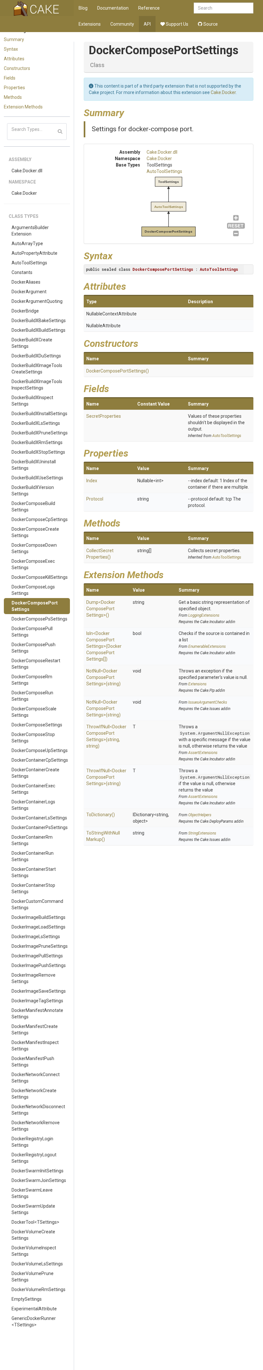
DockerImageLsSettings (36, 936)
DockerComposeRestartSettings (36, 664)
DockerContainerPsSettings (40, 827)
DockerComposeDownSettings (34, 548)
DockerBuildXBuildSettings (38, 330)
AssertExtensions (202, 752)
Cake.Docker (24, 193)
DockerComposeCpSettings (40, 519)
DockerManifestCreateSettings (35, 1029)
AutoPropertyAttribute (34, 253)
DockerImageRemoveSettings (33, 978)
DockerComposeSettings (37, 724)
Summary (14, 39)
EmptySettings (27, 1299)
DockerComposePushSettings (33, 648)
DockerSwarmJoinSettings (39, 1180)
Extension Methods (23, 106)
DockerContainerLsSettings (39, 817)
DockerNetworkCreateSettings (34, 1094)
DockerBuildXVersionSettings (33, 490)
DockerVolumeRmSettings (38, 1289)
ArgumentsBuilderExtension (30, 230)
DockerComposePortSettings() (117, 370)
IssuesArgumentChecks (207, 702)
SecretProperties (103, 416)
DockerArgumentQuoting (37, 301)
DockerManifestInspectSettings (35, 1045)
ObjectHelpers (199, 815)
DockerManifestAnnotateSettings (37, 1013)
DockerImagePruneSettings (40, 946)
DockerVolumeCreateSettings (33, 1235)
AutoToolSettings (29, 262)
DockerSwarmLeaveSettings (32, 1193)
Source (210, 24)
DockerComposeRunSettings (32, 696)
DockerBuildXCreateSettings (32, 343)
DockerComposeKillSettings (40, 577)
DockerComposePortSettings (35, 606)
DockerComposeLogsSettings (33, 590)
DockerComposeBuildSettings (33, 506)
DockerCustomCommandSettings (37, 904)
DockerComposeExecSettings (33, 564)
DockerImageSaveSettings (39, 991)
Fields (9, 78)
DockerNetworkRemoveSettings (36, 1126)
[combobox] (223, 8)
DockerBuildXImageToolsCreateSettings (37, 368)
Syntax (11, 49)
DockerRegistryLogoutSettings (34, 1158)
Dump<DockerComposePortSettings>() (100, 609)
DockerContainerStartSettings (34, 872)
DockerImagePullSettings (37, 955)
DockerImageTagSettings (37, 1000)
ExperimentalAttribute (34, 1308)
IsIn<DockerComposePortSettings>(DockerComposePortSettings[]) (104, 646)
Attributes (14, 58)
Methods (13, 97)
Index (91, 480)
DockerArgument (29, 291)
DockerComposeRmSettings (32, 680)
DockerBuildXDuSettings (36, 355)
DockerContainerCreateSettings (35, 773)
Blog (83, 8)
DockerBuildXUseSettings (37, 477)
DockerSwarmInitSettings (38, 1170)
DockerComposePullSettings (32, 632)
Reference (149, 8)
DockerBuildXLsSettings (36, 423)
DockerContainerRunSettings (33, 856)
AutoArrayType (27, 243)
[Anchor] (129, 112)
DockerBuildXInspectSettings (32, 401)
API (147, 24)
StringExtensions (202, 833)
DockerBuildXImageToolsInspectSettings (37, 384)
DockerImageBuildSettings (38, 917)
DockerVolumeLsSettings (37, 1263)
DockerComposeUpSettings (40, 750)
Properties (14, 87)
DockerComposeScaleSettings (34, 712)
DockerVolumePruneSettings (33, 1276)
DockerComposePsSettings (39, 618)
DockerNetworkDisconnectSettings (38, 1110)
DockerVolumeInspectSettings (34, 1251)
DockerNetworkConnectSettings (36, 1077)
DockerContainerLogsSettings (33, 805)
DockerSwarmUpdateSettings (33, 1209)
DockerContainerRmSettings (32, 840)
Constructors (17, 68)
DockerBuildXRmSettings (37, 442)
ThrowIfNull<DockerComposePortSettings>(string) (106, 777)
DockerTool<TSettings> (35, 1222)
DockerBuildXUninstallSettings (34, 465)
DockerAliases (26, 282)
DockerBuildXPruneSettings (40, 432)
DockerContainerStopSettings (33, 888)
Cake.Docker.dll (27, 170)
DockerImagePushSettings (39, 965)
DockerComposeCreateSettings (35, 532)
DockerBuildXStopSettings (38, 452)
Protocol (94, 498)
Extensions (90, 24)
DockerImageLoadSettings (38, 926)
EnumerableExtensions (207, 646)
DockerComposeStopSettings (33, 737)
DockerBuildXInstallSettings (39, 413)
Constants (22, 272)
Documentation (113, 8)
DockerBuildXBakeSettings (39, 320)
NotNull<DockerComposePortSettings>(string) (103, 677)
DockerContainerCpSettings (40, 760)
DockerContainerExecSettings (33, 789)
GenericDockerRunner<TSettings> (34, 1321)
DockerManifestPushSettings (33, 1061)
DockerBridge (25, 310)
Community (122, 24)
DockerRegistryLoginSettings (32, 1142)
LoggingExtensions (203, 615)
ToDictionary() (100, 814)
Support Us (176, 24)
